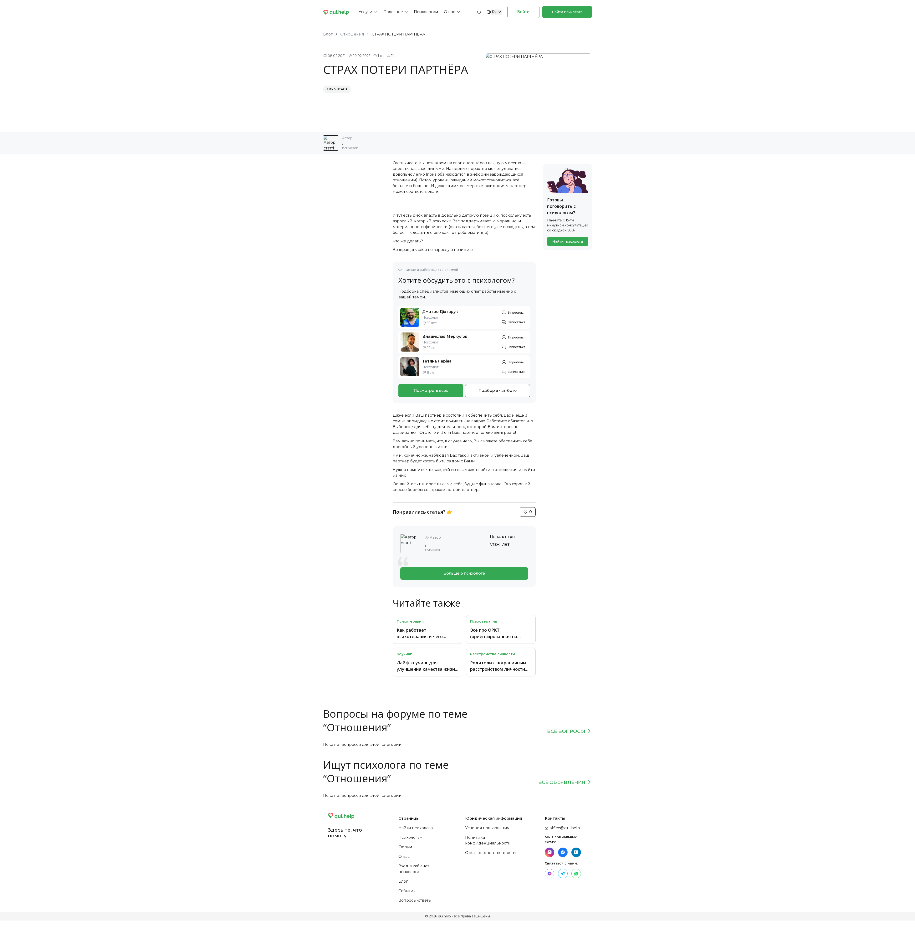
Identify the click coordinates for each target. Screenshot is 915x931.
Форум (405, 847)
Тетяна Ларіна (437, 361)
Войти (523, 12)
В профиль (516, 312)
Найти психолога (567, 12)
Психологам (410, 837)
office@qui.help (564, 828)
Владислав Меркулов (445, 336)
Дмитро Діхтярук (440, 311)
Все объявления (561, 782)
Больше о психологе (464, 573)
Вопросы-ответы (415, 900)
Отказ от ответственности (490, 852)
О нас (404, 856)
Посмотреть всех (431, 390)
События (407, 891)
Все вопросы (566, 731)
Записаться (516, 322)
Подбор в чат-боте (497, 390)
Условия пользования (487, 828)
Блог (328, 34)
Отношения (352, 34)
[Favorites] (479, 12)
